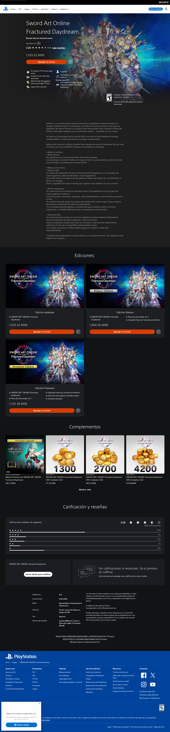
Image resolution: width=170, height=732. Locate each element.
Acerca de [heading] (10, 668)
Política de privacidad (121, 727)
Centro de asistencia (93, 672)
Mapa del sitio (159, 727)
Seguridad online (65, 679)
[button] (38, 574)
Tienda (13, 9)
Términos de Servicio (120, 672)
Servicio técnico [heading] (93, 668)
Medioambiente (65, 672)
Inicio (7, 662)
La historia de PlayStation (15, 689)
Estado (88, 679)
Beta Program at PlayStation (149, 698)
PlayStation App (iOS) (147, 691)
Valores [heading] (62, 668)
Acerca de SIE (10, 672)
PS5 (20, 9)
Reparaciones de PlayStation (96, 682)
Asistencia (63, 9)
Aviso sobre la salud (120, 684)
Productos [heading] (37, 668)
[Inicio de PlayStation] (5, 9)
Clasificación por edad (121, 681)
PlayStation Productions (14, 682)
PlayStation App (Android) (148, 695)
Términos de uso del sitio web (141, 727)
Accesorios (44, 9)
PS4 (33, 675)
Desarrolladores (118, 688)
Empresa (9, 685)
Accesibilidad (64, 675)
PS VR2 (34, 679)
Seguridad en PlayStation (95, 675)
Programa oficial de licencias (123, 691)
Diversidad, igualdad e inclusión (70, 682)
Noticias (54, 9)
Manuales (89, 692)
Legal (109, 727)
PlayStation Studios (13, 679)
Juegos (26, 9)
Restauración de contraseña (96, 685)
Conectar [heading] (143, 668)
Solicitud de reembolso (94, 689)
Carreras (9, 675)
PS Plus (35, 9)
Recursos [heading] (117, 668)
